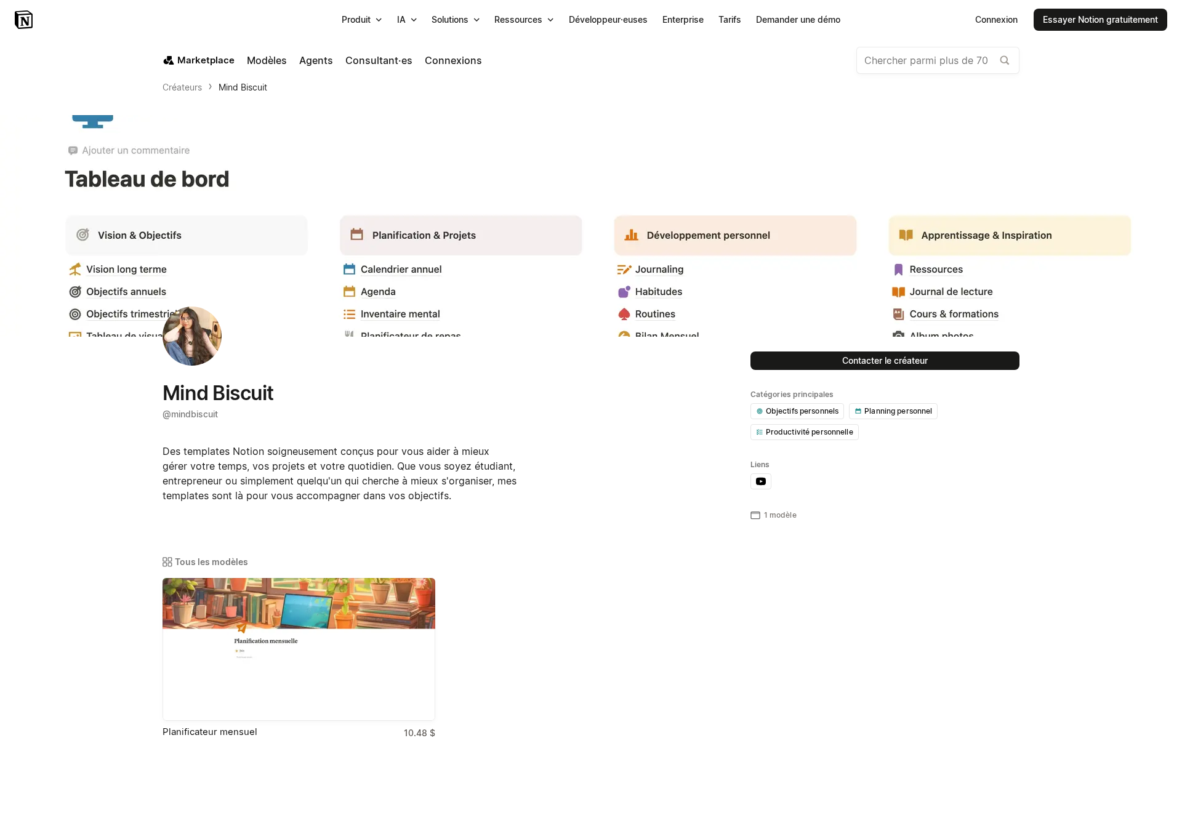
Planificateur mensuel (210, 731)
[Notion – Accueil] (25, 19)
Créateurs (182, 87)
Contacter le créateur (885, 360)
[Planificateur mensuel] (299, 649)
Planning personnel (898, 410)
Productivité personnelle (809, 431)
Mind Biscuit (243, 87)
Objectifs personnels (802, 410)
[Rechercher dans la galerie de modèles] (1004, 60)
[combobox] (937, 60)
